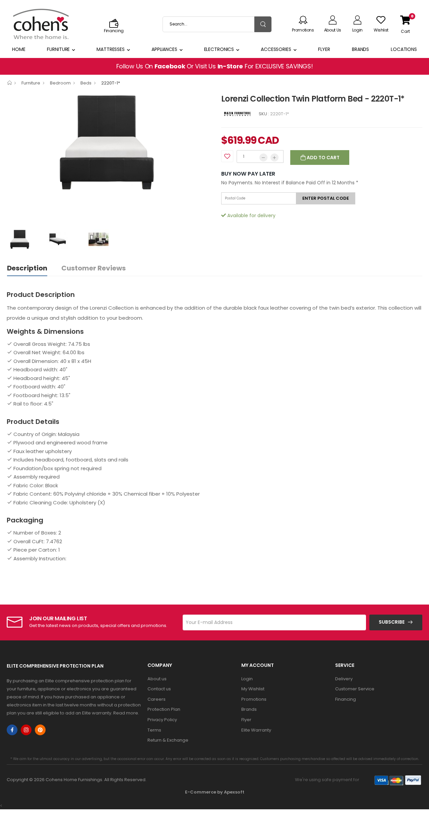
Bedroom (60, 83)
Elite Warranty (256, 730)
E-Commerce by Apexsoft (214, 792)
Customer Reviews (93, 268)
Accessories (276, 49)
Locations (404, 49)
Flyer (324, 49)
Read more (125, 713)
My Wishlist (252, 689)
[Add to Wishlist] (227, 156)
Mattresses (111, 49)
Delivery (344, 679)
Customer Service (354, 689)
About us (157, 679)
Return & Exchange (167, 740)
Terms (154, 730)
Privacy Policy (162, 719)
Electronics (219, 49)
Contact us (159, 689)
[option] (109, 142)
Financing (345, 699)
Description (27, 268)
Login (247, 679)
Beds (85, 83)
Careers (156, 699)
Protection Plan (163, 709)
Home (18, 49)
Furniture (58, 49)
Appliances (164, 49)
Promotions (253, 699)
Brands (360, 49)
